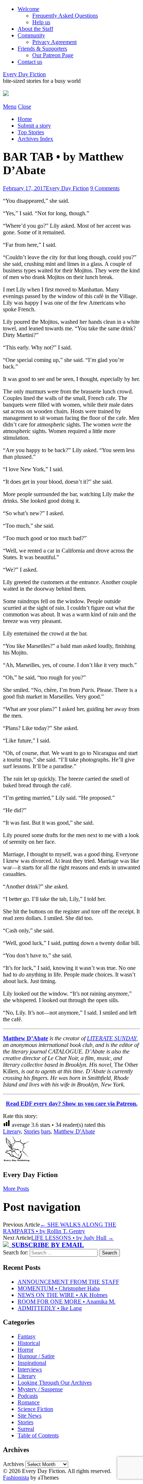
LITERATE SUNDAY (111, 1038)
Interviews (30, 1369)
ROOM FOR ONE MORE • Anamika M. (66, 1301)
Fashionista (16, 1477)
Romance (29, 1402)
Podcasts (28, 1396)
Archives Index (35, 139)
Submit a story (34, 125)
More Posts (16, 1189)
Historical (29, 1343)
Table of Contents (38, 1435)
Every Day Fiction (24, 74)
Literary (12, 1131)
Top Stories (31, 132)
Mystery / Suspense (40, 1389)
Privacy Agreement (54, 42)
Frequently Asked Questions (65, 15)
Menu (9, 106)
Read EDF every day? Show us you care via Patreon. (72, 1103)
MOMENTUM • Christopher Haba (59, 1288)
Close (24, 106)
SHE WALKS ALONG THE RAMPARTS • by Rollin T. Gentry (59, 1227)
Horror (25, 1349)
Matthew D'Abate (74, 1131)
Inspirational (32, 1363)
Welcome (28, 9)
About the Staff (35, 29)
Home (25, 119)
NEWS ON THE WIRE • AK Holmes (62, 1295)
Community (31, 35)
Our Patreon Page (52, 55)
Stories (32, 1131)
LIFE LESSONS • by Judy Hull (72, 1238)
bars (46, 1131)
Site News (29, 1415)
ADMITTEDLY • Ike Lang (50, 1308)
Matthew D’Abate (25, 1038)
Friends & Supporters (42, 48)
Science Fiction (35, 1409)
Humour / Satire (36, 1356)
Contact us (30, 62)
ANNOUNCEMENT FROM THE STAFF (68, 1282)
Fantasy (27, 1336)
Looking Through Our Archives (55, 1382)
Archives (13, 1464)
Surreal (26, 1429)
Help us (41, 22)
